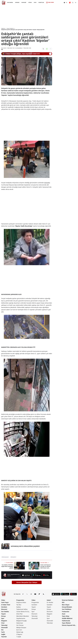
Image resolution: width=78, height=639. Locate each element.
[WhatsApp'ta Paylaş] (46, 48)
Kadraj (18, 607)
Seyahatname (20, 618)
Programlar (20, 600)
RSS (63, 602)
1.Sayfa (18, 637)
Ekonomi (4, 609)
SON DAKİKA (10, 2)
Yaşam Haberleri (10, 28)
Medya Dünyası (21, 627)
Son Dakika (5, 611)
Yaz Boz (18, 605)
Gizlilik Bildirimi (67, 618)
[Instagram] (31, 594)
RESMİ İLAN (41, 2)
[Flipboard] (39, 594)
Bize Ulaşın (65, 605)
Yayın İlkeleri (66, 623)
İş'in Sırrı (19, 630)
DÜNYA (30, 2)
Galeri (49, 600)
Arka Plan (19, 614)
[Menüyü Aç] (75, 3)
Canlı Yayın (5, 602)
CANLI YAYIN (51, 2)
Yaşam (3, 614)
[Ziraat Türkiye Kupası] (70, 3)
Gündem (4, 607)
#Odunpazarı (5, 557)
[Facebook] (22, 594)
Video (3, 600)
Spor (2, 618)
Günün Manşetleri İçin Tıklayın (26, 582)
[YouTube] (35, 594)
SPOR (35, 2)
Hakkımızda (66, 621)
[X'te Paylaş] (43, 48)
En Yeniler (50, 602)
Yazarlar (4, 637)
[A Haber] (3, 2)
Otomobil (4, 627)
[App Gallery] (46, 575)
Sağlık (3, 634)
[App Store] (26, 575)
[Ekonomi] (59, 2)
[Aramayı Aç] (73, 3)
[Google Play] (36, 575)
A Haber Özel (5, 605)
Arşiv (63, 614)
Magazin (4, 621)
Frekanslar (65, 611)
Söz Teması (20, 625)
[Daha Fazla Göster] (50, 48)
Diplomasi (19, 623)
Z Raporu (19, 634)
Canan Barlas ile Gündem (23, 611)
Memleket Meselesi (22, 616)
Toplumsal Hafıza (21, 609)
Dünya (3, 616)
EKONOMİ (23, 2)
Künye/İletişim (67, 607)
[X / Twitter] (27, 594)
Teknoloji (4, 625)
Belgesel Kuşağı (21, 621)
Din (2, 630)
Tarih (3, 632)
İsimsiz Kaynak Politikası (69, 625)
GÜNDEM (17, 2)
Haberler (3, 28)
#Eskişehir (13, 557)
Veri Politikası (66, 609)
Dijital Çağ (19, 632)
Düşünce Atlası (21, 602)
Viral (2, 623)
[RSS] (43, 594)
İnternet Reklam (67, 600)
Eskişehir (47, 183)
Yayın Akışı (65, 616)
